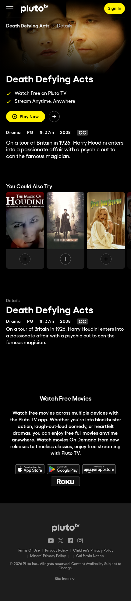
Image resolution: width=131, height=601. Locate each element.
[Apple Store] (29, 469)
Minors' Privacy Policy (48, 556)
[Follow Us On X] (61, 541)
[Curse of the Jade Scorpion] (106, 230)
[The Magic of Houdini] (25, 230)
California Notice (90, 556)
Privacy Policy (56, 550)
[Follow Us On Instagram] (80, 541)
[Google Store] (63, 469)
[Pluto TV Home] (34, 8)
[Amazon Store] (99, 469)
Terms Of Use (29, 550)
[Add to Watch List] (54, 116)
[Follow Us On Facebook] (70, 541)
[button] (10, 8)
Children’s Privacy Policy (93, 550)
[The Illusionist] (66, 230)
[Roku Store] (65, 481)
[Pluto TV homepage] (66, 527)
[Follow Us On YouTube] (51, 541)
